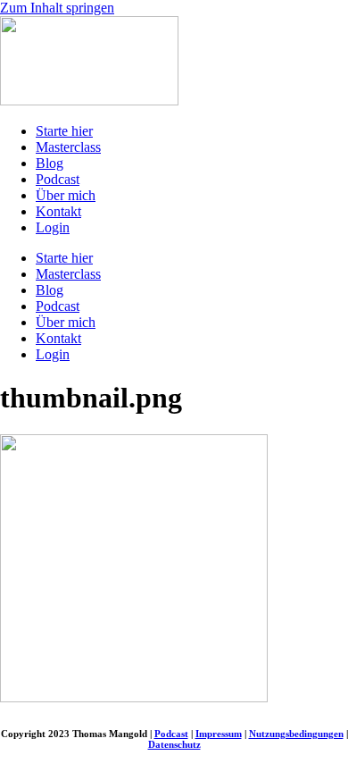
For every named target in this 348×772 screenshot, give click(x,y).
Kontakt (58, 211)
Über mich (65, 195)
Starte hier (64, 130)
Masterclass (68, 147)
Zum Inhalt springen (57, 7)
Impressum (218, 733)
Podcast (57, 179)
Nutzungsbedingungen (296, 733)
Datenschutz (174, 744)
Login (53, 227)
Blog (49, 163)
